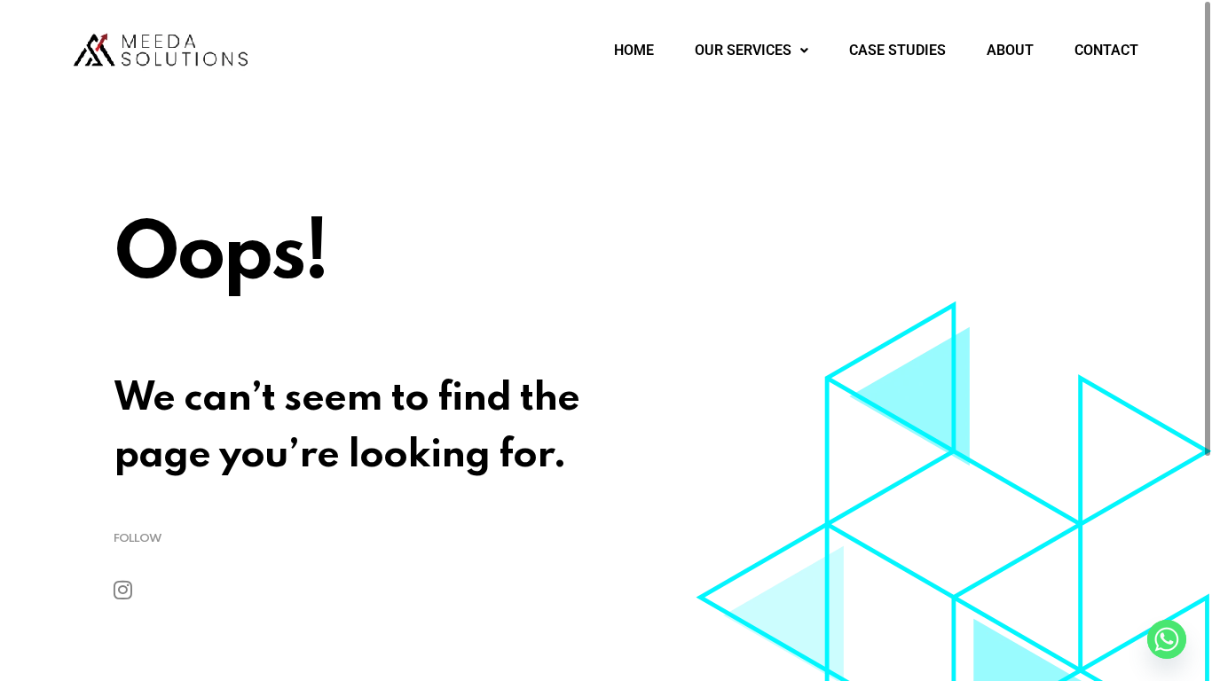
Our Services (743, 50)
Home (634, 50)
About (1010, 50)
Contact (1106, 50)
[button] (751, 50)
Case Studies (897, 50)
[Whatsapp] (1166, 639)
